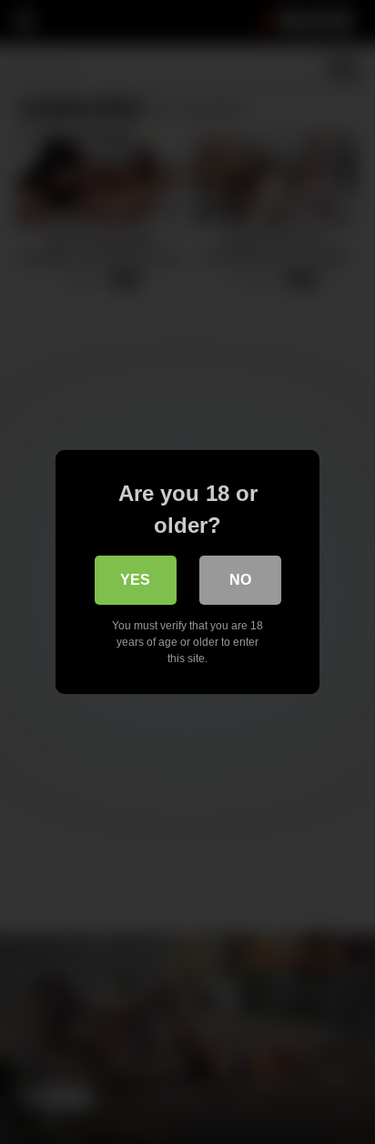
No (240, 579)
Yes (135, 579)
